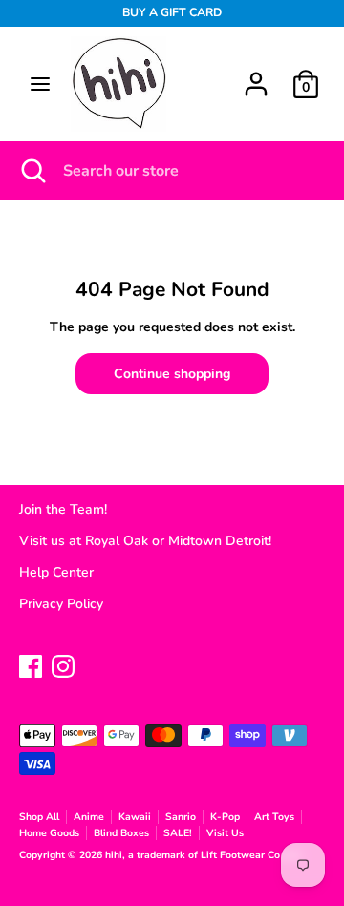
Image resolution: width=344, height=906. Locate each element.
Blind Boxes (121, 833)
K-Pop (225, 817)
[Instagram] (63, 664)
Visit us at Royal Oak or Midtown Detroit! (145, 541)
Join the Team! (63, 509)
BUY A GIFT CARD (172, 12)
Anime (89, 817)
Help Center (56, 572)
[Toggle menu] (40, 84)
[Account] (256, 75)
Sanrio (180, 817)
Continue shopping (172, 374)
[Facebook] (30, 664)
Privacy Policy (61, 604)
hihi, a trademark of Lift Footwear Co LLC (204, 855)
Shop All (39, 817)
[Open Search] (31, 171)
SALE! (177, 833)
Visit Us (225, 833)
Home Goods (49, 833)
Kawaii (134, 817)
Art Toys (274, 817)
